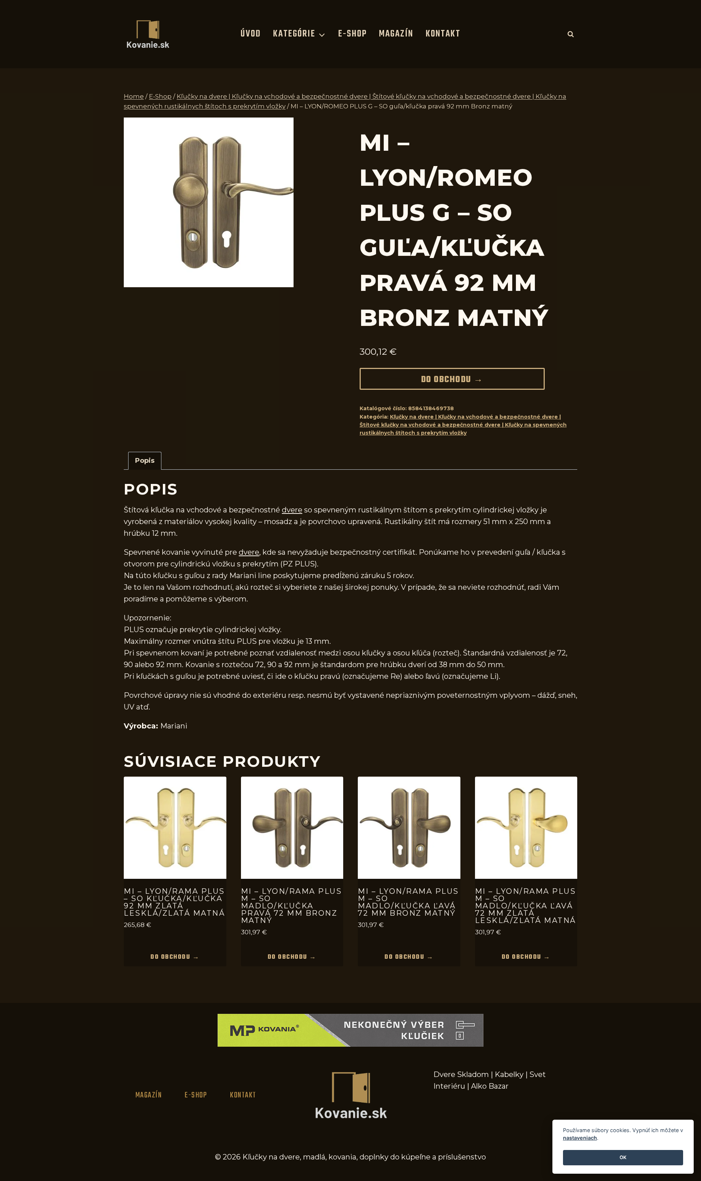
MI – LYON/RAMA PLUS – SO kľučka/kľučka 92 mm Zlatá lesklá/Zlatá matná (174, 902)
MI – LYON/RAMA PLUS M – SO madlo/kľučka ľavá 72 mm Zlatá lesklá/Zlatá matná (525, 906)
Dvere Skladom (461, 1074)
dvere (292, 509)
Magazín (396, 34)
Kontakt (443, 34)
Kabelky (509, 1074)
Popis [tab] (144, 461)
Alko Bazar (490, 1086)
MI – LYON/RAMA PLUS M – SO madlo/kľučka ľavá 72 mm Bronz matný (408, 902)
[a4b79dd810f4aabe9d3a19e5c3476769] (209, 202)
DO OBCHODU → (452, 379)
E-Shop (352, 34)
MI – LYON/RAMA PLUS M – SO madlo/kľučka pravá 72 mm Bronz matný (291, 906)
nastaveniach (580, 1138)
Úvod (251, 34)
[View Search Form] (570, 34)
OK (623, 1158)
